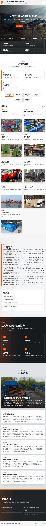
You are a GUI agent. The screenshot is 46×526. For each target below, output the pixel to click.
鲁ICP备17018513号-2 (40, 523)
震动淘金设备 (5, 162)
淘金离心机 (4, 137)
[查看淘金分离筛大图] (34, 175)
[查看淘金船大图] (11, 201)
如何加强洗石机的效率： (9, 414)
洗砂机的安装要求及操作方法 (10, 459)
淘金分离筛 (27, 162)
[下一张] (43, 38)
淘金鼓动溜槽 (5, 212)
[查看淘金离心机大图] (11, 150)
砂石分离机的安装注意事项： (10, 444)
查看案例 (19, 26)
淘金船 (3, 187)
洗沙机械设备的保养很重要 (10, 474)
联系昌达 (27, 26)
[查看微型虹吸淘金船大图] (34, 125)
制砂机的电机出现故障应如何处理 (16, 398)
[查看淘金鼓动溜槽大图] (11, 226)
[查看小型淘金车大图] (11, 125)
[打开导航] (43, 2)
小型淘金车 (4, 112)
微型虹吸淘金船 (28, 112)
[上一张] (3, 38)
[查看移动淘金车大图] (34, 150)
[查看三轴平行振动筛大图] (34, 201)
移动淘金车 (27, 137)
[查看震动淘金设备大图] (11, 175)
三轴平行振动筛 (28, 187)
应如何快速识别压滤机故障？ (10, 429)
